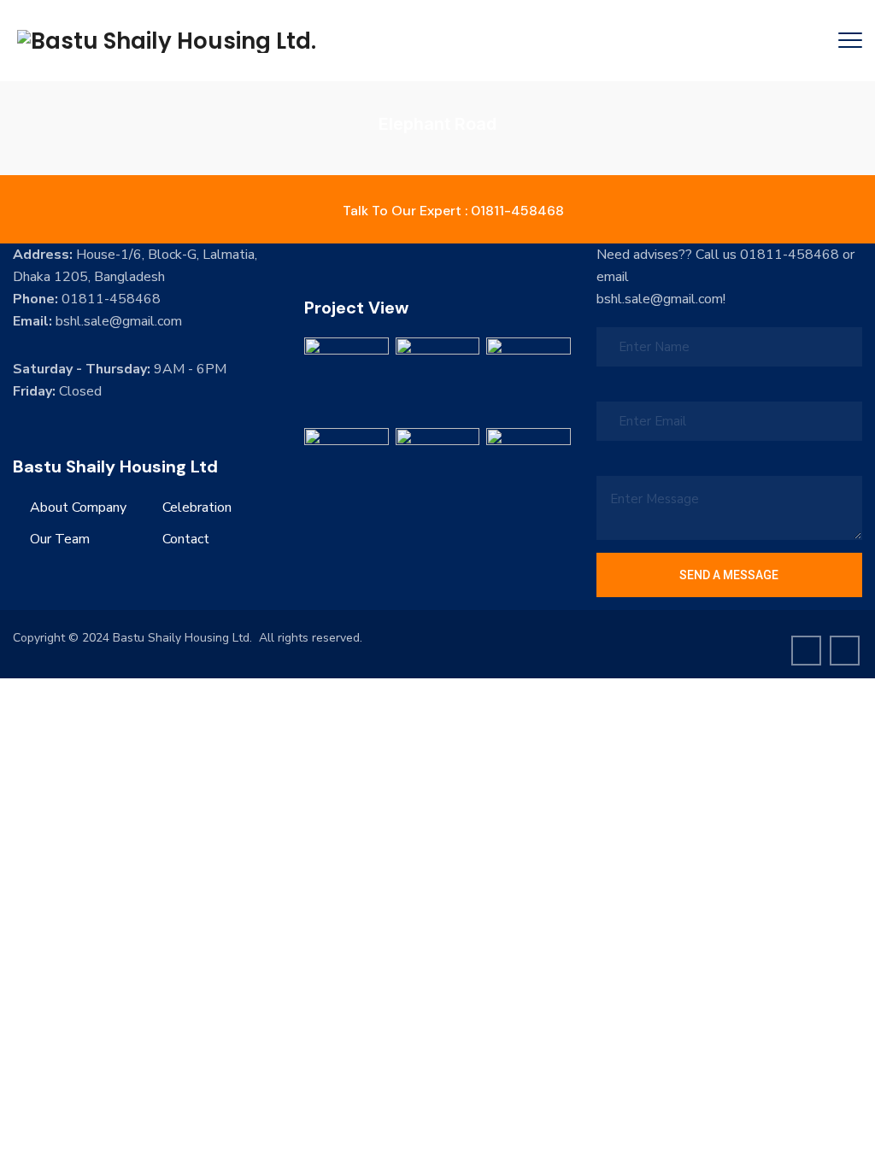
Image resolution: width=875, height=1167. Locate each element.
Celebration (197, 507)
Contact (185, 539)
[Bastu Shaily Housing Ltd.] (166, 40)
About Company (78, 507)
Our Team (60, 539)
